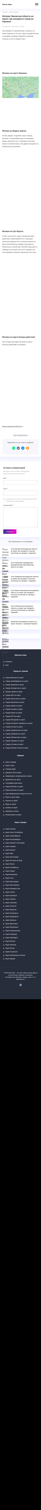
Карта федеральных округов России (18, 794)
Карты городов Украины (20, 435)
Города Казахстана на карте (15, 699)
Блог (7, 665)
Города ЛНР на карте (13, 716)
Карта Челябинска (12, 867)
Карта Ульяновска (11, 913)
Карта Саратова (11, 903)
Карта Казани (10, 850)
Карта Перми (10, 871)
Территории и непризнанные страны (18, 776)
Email (5, 488)
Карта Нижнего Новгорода (15, 843)
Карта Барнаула (11, 895)
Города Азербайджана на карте (16, 681)
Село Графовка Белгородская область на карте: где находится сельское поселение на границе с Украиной (25, 579)
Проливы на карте (12, 811)
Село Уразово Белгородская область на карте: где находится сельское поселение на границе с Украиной (24, 551)
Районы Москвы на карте (14, 790)
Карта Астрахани (11, 952)
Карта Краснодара (12, 882)
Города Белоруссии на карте (15, 688)
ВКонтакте (18, 448)
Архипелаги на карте (13, 780)
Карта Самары (10, 846)
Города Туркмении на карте (15, 734)
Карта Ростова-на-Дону (13, 860)
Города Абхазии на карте (14, 678)
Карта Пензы (10, 948)
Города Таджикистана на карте (16, 730)
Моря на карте (10, 804)
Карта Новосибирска (12, 836)
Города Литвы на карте (13, 713)
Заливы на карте (11, 808)
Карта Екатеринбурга (12, 839)
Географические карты (13, 783)
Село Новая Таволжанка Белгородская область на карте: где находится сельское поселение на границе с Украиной (25, 594)
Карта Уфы (9, 853)
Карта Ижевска (10, 920)
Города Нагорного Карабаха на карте (19, 723)
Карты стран (9, 765)
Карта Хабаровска (11, 917)
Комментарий (8, 505)
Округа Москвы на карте (14, 787)
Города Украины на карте (14, 741)
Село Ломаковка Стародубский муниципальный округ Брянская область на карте (22, 565)
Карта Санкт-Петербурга (14, 832)
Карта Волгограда (11, 857)
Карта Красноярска (12, 885)
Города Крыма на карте (13, 706)
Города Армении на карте (14, 685)
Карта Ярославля (11, 924)
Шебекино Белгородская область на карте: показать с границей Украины (24, 623)
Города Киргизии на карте (14, 702)
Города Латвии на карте (14, 709)
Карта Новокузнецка (12, 931)
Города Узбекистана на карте (15, 737)
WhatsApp (13, 448)
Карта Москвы (10, 829)
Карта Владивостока (12, 889)
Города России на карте (14, 727)
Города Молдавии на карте (15, 720)
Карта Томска (10, 892)
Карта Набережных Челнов (15, 955)
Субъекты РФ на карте (13, 773)
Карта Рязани (10, 941)
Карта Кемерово (11, 934)
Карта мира (7, 4)
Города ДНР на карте (13, 695)
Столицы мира (10, 769)
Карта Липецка (10, 945)
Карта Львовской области (12, 426)
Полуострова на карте (13, 815)
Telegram (22, 448)
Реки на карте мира (12, 797)
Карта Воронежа (11, 874)
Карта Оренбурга (11, 938)
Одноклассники (27, 448)
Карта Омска (9, 864)
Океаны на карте (11, 801)
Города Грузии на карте (14, 692)
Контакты (8, 662)
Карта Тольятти (10, 906)
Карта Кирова (10, 959)
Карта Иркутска (11, 910)
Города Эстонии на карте (14, 744)
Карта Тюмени (10, 899)
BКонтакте (20, 985)
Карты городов (10, 762)
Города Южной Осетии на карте (16, 748)
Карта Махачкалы (11, 927)
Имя (5, 478)
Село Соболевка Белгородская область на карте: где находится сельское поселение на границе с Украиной (23, 609)
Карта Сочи (9, 878)
